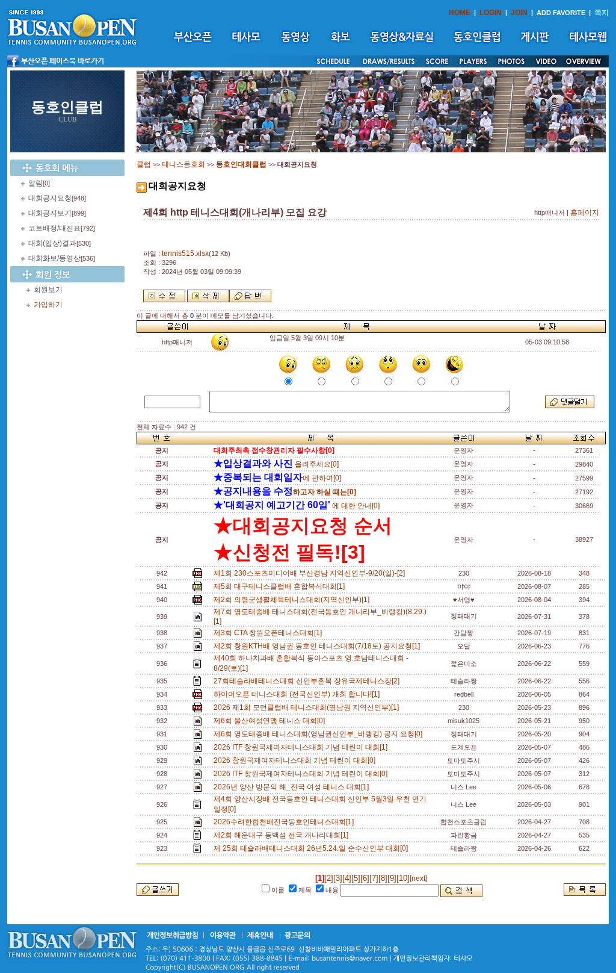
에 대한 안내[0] (297, 506)
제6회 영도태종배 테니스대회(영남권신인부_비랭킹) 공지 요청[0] (320, 734)
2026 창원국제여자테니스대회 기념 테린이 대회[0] (296, 760)
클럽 (144, 164)
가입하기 (48, 304)
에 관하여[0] (277, 478)
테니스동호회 (183, 164)
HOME (459, 12)
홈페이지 (584, 212)
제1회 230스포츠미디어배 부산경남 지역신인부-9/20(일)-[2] (311, 573)
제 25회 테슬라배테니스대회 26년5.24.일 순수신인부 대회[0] (312, 848)
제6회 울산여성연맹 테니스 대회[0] (271, 721)
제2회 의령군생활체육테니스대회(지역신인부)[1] (293, 599)
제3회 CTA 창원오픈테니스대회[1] (269, 633)
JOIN (519, 12)
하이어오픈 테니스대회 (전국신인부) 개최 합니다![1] (298, 694)
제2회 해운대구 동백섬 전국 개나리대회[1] (283, 835)
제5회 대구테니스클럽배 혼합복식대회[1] (281, 586)
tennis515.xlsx (185, 253)
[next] (418, 878)
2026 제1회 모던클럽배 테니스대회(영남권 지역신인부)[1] (308, 707)
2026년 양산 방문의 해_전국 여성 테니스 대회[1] (293, 787)
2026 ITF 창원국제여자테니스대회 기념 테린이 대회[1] (302, 747)
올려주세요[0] (276, 464)
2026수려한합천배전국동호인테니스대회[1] (285, 822)
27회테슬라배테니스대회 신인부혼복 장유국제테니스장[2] (308, 681)
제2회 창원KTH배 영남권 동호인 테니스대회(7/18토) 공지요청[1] (319, 646)
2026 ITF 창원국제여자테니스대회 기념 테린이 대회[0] (302, 773)
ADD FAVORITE (561, 12)
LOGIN (490, 12)
